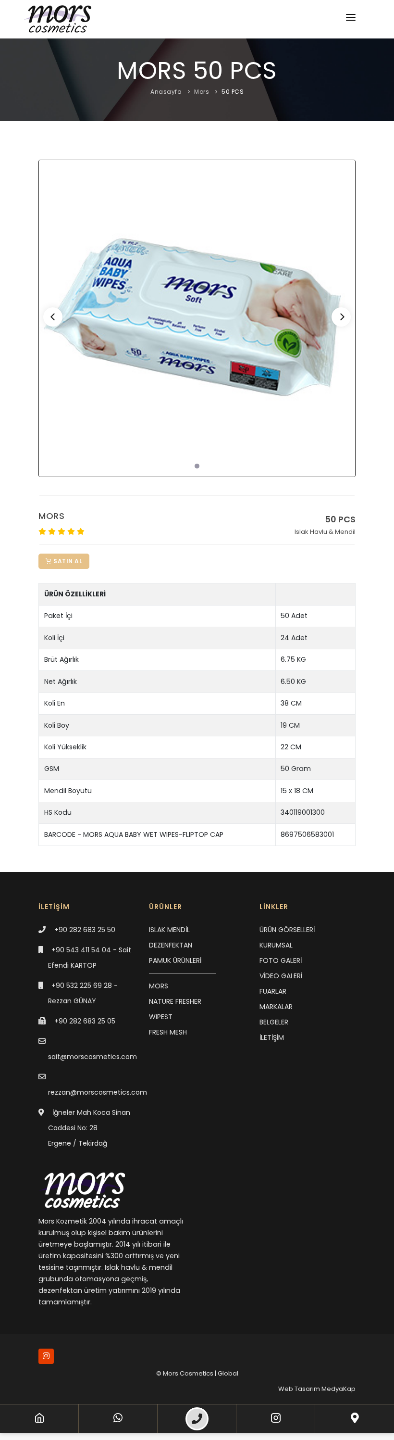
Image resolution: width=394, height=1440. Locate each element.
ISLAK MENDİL (169, 930)
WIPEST (160, 1017)
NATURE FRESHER (175, 1001)
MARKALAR (276, 1006)
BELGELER (273, 1022)
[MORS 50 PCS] (197, 318)
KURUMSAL (276, 945)
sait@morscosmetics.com (92, 1056)
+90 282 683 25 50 (84, 930)
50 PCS (233, 92)
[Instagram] (276, 1418)
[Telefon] (197, 1419)
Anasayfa (166, 92)
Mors (201, 92)
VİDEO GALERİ (280, 976)
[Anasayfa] (39, 1418)
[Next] (341, 317)
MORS (158, 986)
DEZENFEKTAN (170, 945)
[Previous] (52, 317)
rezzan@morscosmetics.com (97, 1092)
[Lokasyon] (355, 1419)
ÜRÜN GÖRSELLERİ (287, 930)
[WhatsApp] (118, 1419)
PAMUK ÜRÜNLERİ (175, 960)
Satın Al (67, 561)
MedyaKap (338, 1388)
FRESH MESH (168, 1032)
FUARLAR (272, 991)
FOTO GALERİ (280, 960)
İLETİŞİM (271, 1037)
